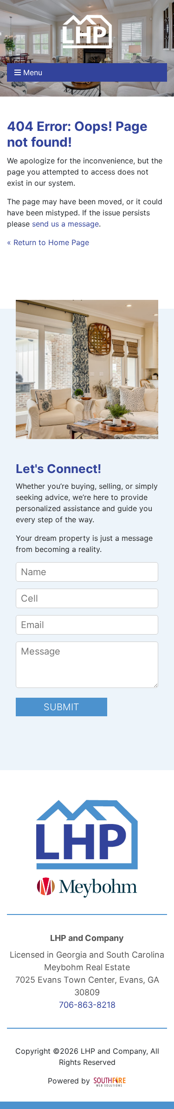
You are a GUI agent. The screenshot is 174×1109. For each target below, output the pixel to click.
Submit (61, 707)
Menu (31, 72)
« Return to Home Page (48, 242)
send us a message (65, 223)
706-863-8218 (87, 1005)
